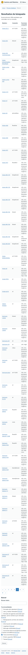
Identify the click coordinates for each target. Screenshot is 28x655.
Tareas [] (7, 639)
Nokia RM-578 (6, 175)
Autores (13, 652)
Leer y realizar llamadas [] (12, 611)
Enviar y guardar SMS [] (12, 637)
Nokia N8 (4, 113)
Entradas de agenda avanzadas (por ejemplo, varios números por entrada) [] (12, 615)
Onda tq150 (5, 291)
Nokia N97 (5, 150)
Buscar (4, 643)
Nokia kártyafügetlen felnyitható (6, 62)
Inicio (3, 8)
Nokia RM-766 (6, 212)
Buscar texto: (5, 600)
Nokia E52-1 (5, 28)
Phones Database (11, 8)
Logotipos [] (8, 626)
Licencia (24, 650)
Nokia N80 (5, 125)
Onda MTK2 (5, 279)
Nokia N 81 (5, 92)
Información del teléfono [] (13, 624)
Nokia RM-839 (6, 244)
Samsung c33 (5, 341)
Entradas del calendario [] (12, 609)
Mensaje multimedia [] (11, 628)
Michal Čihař (17, 650)
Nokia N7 (4, 101)
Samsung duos (6, 372)
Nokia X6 (4, 268)
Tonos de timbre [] (10, 635)
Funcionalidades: (6, 607)
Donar (2, 652)
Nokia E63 (5, 41)
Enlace (20, 609)
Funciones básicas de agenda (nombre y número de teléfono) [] (13, 631)
